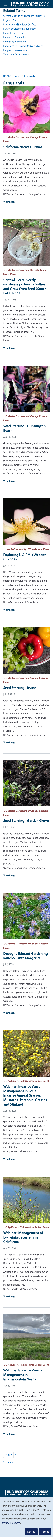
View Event (9, 201)
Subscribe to (9, 1462)
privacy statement (11, 1522)
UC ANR (7, 76)
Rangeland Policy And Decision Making (23, 45)
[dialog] (26, 1517)
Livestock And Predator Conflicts (20, 24)
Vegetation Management (16, 54)
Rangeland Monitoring (14, 41)
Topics (17, 76)
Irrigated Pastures (12, 20)
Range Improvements (14, 33)
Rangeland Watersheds (15, 50)
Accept (45, 1531)
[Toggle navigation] (6, 4)
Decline (31, 1531)
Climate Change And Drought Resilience (24, 15)
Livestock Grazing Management (19, 28)
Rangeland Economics (14, 37)
